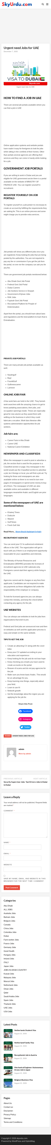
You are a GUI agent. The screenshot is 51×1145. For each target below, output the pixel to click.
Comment (9, 811)
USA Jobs (8, 1012)
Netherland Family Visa (24, 1042)
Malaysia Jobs (10, 978)
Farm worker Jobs (11, 940)
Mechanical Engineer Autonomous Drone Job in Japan (28, 1068)
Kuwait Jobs (9, 974)
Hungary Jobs (9, 955)
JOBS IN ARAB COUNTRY (15, 970)
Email (7, 854)
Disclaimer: (8, 1111)
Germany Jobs (10, 947)
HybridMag (30, 1141)
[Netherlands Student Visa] (8, 1030)
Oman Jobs (8, 989)
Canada (7, 925)
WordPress (16, 1141)
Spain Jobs (8, 1000)
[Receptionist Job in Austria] (8, 1055)
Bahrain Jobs (9, 917)
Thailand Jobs (10, 1004)
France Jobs (9, 944)
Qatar (6, 993)
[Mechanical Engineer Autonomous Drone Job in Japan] (8, 1068)
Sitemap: (7, 1118)
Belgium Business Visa (23, 1080)
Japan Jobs (8, 966)
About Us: (8, 1103)
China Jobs (8, 928)
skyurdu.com (22, 1138)
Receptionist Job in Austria (25, 1055)
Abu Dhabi (8, 906)
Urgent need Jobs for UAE (23, 736)
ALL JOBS (8, 910)
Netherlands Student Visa (25, 1030)
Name (7, 842)
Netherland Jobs (11, 985)
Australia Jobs (10, 913)
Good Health (9, 951)
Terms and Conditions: (13, 1122)
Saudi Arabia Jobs (11, 996)
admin (21, 749)
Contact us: (8, 1107)
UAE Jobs (8, 1008)
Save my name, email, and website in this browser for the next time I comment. (25, 880)
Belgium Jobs (9, 921)
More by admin (25, 754)
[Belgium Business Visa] (8, 1080)
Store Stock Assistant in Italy (28, 531)
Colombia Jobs (10, 932)
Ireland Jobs (9, 959)
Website (8, 865)
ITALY (6, 962)
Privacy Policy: (10, 1115)
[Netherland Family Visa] (8, 1043)
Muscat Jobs (9, 981)
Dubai (6, 936)
